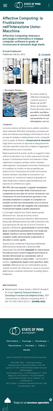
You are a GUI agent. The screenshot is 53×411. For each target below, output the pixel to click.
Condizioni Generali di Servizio (30, 383)
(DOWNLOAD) (38, 301)
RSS (33, 386)
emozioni (29, 250)
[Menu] (5, 5)
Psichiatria (29, 345)
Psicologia (26, 341)
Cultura (41, 345)
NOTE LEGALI (11, 383)
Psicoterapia (40, 341)
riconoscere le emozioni (38, 140)
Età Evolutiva (12, 341)
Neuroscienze (15, 345)
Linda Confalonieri (13, 51)
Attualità (26, 350)
